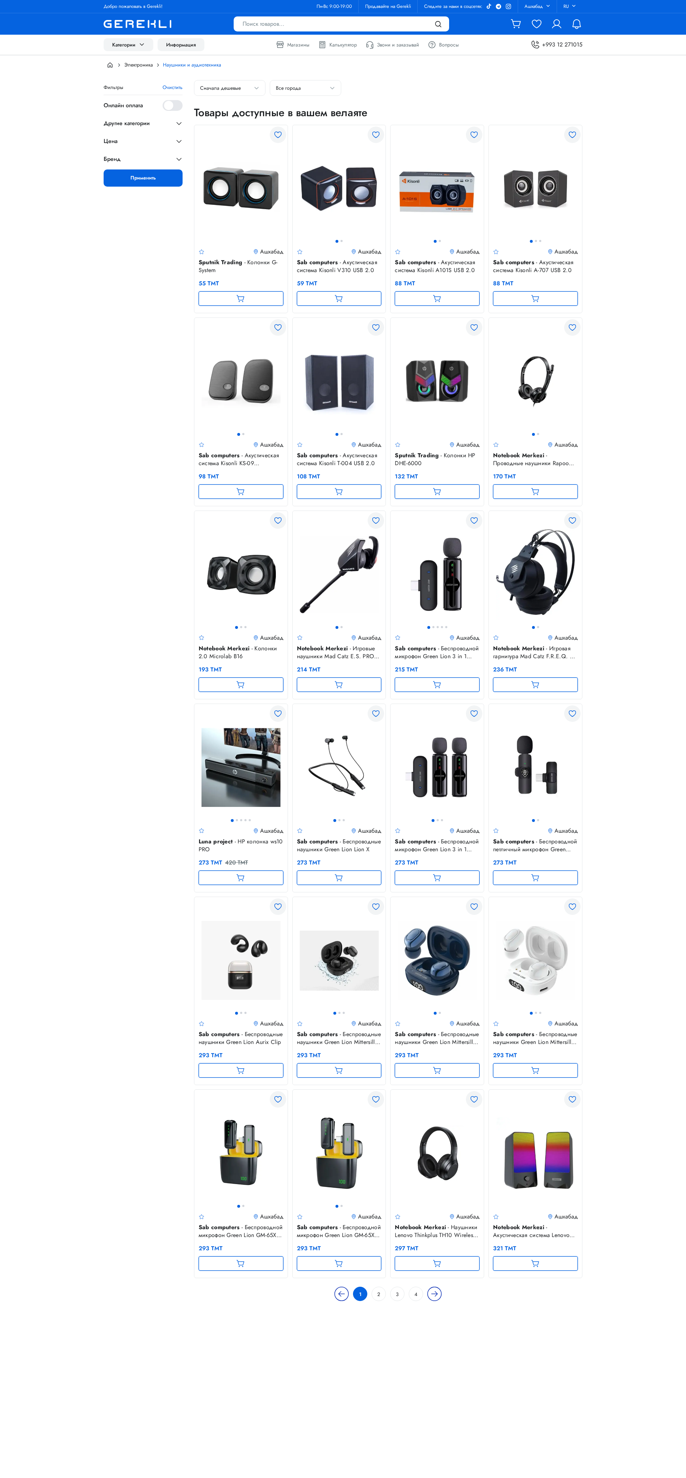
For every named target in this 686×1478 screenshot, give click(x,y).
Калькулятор (343, 44)
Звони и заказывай (398, 44)
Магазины (298, 44)
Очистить (173, 87)
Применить (143, 177)
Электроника (138, 64)
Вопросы (449, 44)
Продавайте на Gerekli (388, 6)
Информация (181, 44)
